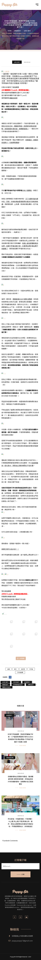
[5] (2, 223)
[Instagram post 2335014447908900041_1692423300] (20, 649)
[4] (2, 184)
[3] (2, 156)
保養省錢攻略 (9, 757)
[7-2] (3, 373)
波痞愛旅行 (27, 682)
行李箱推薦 (20, 672)
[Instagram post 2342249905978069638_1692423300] (8, 625)
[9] (2, 454)
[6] (2, 285)
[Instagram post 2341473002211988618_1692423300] (20, 625)
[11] (3, 512)
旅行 (15, 669)
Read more (22, 745)
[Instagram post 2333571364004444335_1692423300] (33, 649)
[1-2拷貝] (5, 71)
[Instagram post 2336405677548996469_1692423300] (33, 637)
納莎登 (23, 669)
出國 (8, 669)
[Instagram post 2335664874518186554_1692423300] (8, 649)
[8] (2, 423)
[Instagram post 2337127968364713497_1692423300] (20, 637)
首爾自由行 (31, 684)
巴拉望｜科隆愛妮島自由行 (13, 800)
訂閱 (22, 874)
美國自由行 (5, 684)
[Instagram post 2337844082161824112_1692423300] (8, 637)
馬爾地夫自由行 (6, 687)
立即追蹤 (21, 658)
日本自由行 (16, 682)
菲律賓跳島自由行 (18, 684)
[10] (3, 537)
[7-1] (3, 318)
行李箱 (31, 669)
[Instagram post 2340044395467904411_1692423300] (33, 625)
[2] (2, 117)
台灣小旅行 (17, 62)
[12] (3, 574)
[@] (7, 614)
